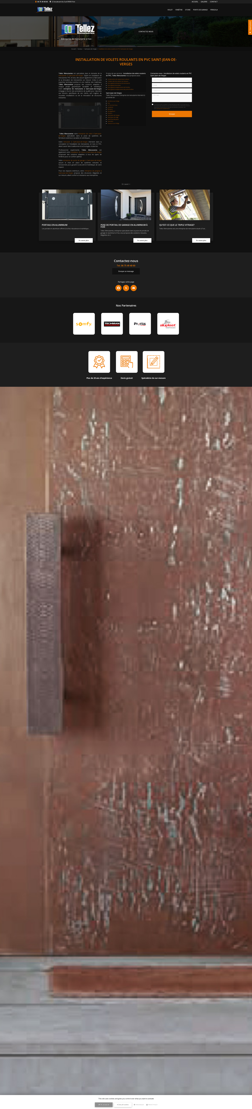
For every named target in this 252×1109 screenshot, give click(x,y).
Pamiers (110, 113)
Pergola (214, 10)
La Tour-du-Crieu (112, 105)
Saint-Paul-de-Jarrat (113, 119)
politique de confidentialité (163, 108)
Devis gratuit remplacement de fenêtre (119, 87)
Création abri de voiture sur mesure (118, 81)
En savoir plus (84, 240)
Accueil (73, 49)
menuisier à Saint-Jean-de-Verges (75, 142)
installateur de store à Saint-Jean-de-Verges (86, 152)
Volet (170, 10)
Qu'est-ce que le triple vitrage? (176, 225)
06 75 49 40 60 (42, 2)
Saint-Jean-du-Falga (113, 117)
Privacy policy (153, 1105)
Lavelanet (110, 107)
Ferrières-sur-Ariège (113, 101)
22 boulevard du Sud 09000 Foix (63, 2)
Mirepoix (110, 109)
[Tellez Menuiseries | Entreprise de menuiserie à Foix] (44, 10)
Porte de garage (200, 10)
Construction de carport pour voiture (118, 79)
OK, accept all (104, 1105)
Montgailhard (111, 111)
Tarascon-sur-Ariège (113, 123)
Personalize (139, 1105)
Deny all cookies (123, 1105)
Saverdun (110, 121)
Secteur (80, 49)
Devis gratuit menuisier (114, 85)
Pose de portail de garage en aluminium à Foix (124, 226)
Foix (109, 103)
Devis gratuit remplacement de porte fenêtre (121, 89)
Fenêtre (178, 10)
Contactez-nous (146, 31)
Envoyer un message (126, 271)
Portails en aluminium (54, 225)
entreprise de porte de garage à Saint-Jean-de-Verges (82, 160)
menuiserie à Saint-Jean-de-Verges (71, 75)
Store (187, 10)
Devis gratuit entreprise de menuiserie (119, 83)
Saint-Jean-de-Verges (90, 49)
